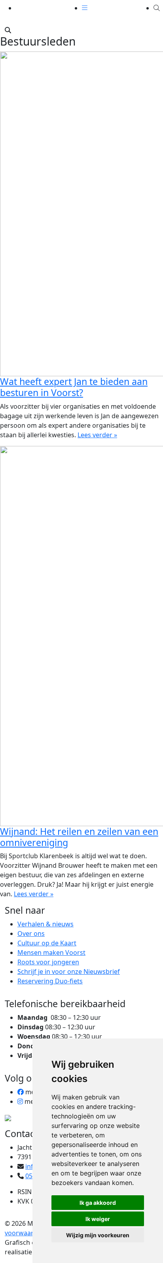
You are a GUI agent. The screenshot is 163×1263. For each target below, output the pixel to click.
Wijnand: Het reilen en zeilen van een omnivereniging (79, 837)
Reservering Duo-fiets (50, 981)
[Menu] (84, 8)
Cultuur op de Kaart (46, 943)
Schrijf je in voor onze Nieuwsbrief (68, 971)
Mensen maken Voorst (51, 952)
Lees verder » (97, 435)
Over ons (31, 933)
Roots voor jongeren (48, 962)
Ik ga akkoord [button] (98, 1202)
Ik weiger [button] (97, 1218)
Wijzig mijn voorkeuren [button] (97, 1235)
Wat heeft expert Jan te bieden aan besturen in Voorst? (74, 387)
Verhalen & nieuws (45, 924)
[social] (20, 1092)
